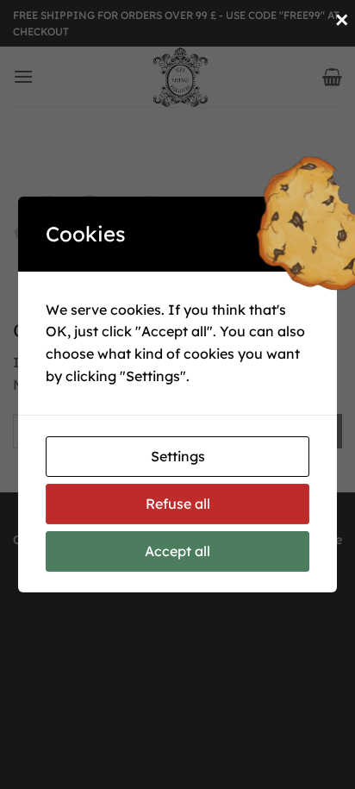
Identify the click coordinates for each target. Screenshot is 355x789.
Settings (178, 456)
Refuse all (178, 503)
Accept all (177, 551)
